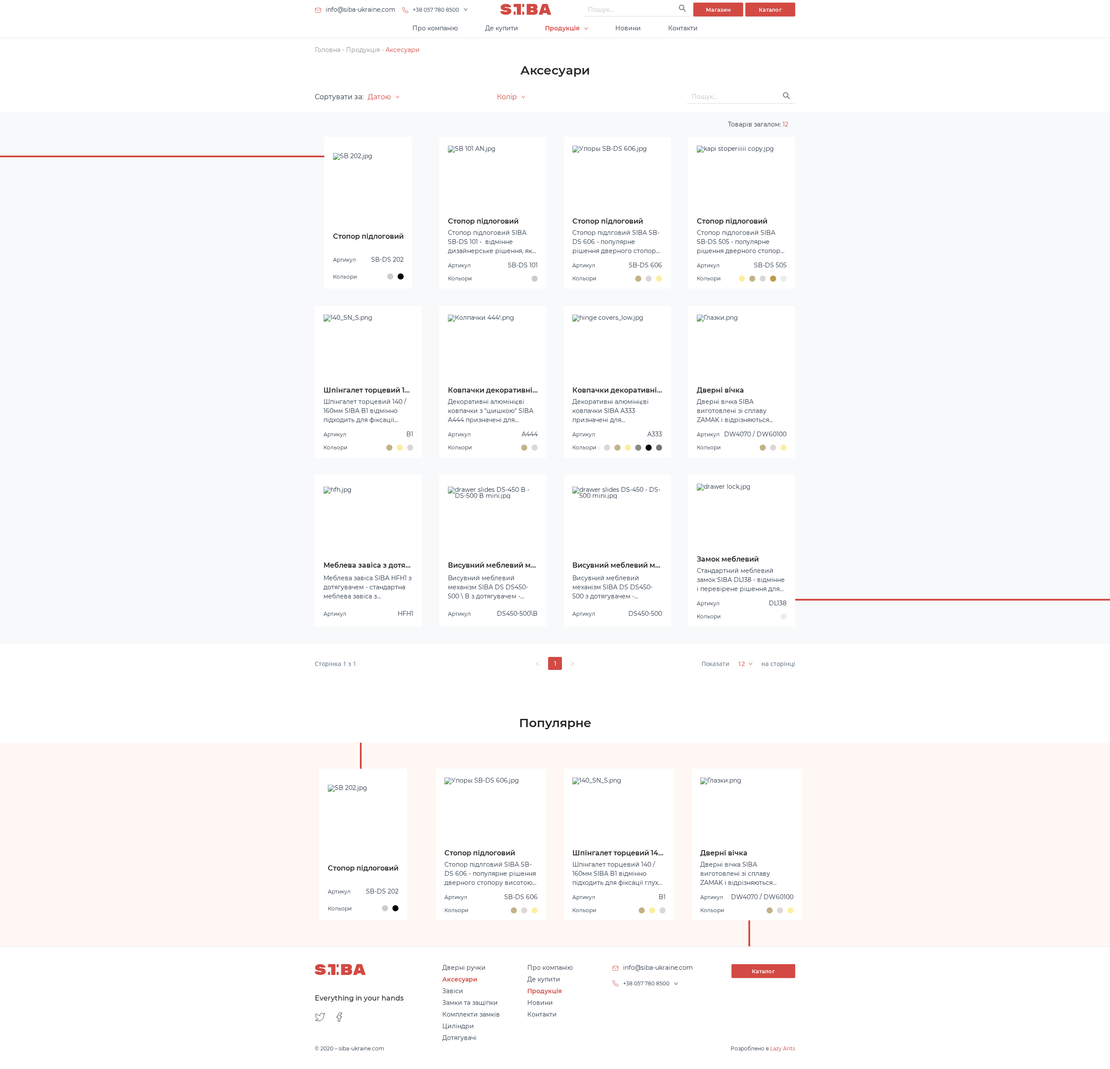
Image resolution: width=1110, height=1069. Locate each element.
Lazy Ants (782, 1048)
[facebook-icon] (339, 1017)
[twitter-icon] (320, 1017)
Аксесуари (402, 50)
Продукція (363, 50)
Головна (327, 50)
